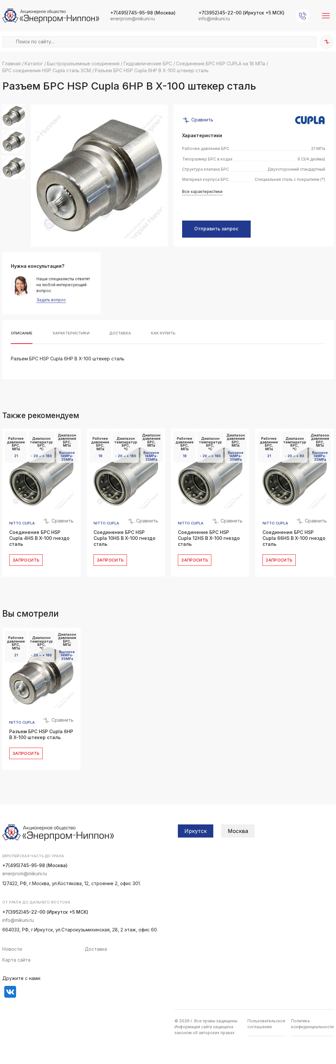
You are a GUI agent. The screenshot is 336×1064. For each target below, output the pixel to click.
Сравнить (201, 119)
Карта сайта (16, 960)
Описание (21, 333)
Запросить (25, 560)
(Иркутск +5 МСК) (241, 12)
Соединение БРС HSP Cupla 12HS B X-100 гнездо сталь (209, 538)
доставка (120, 333)
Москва (238, 831)
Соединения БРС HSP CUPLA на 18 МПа (220, 63)
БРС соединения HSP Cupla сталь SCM (46, 70)
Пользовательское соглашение (266, 1023)
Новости (12, 949)
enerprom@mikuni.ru (132, 18)
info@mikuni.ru (214, 18)
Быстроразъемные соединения (83, 63)
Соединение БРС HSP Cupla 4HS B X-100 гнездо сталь (39, 538)
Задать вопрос (51, 300)
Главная (11, 63)
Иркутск (195, 831)
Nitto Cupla (22, 523)
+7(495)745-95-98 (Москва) (35, 865)
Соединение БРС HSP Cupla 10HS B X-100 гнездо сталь (125, 538)
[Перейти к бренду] (310, 120)
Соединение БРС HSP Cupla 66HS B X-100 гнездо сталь (294, 538)
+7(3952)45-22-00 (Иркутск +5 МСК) (45, 912)
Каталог (34, 63)
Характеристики (71, 333)
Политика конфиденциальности (312, 1023)
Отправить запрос (216, 228)
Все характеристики (202, 191)
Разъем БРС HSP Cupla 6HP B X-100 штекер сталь (41, 734)
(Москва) (143, 12)
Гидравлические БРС (148, 63)
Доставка (96, 949)
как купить (163, 333)
